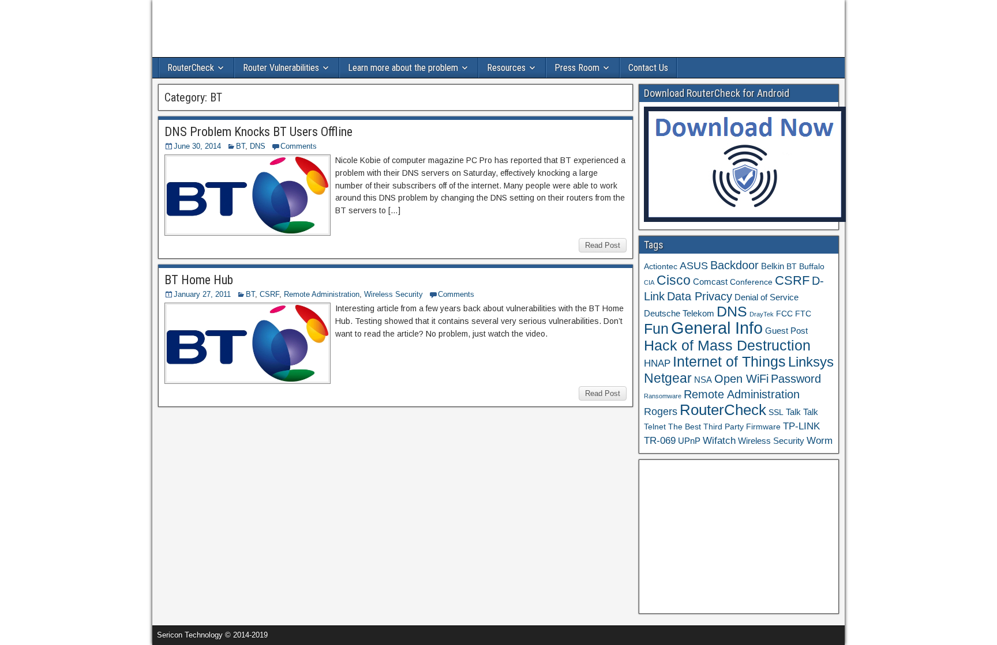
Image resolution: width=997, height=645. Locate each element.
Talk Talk (802, 412)
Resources (506, 67)
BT (240, 146)
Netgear (668, 378)
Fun (656, 328)
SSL (776, 412)
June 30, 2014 (197, 146)
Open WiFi (741, 378)
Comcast (710, 281)
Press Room (576, 67)
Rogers (660, 411)
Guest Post (786, 330)
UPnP (689, 441)
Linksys (811, 361)
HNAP (657, 363)
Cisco (674, 280)
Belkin (772, 266)
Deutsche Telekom (679, 313)
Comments (298, 146)
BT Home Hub (198, 280)
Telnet (655, 427)
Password (796, 378)
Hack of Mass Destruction (727, 345)
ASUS (694, 265)
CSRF (269, 294)
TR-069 (660, 440)
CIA (649, 282)
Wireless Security (393, 294)
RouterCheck (190, 67)
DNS (257, 146)
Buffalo (811, 266)
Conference (751, 282)
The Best (684, 427)
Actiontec (660, 266)
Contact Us (648, 67)
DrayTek (761, 314)
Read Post (602, 245)
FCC (784, 314)
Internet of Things (729, 361)
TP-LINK (801, 426)
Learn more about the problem (403, 67)
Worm (820, 440)
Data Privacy (699, 296)
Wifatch (719, 440)
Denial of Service (766, 297)
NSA (703, 379)
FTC (803, 314)
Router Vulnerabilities (281, 67)
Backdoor (734, 265)
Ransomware (662, 396)
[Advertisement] (739, 537)
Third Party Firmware (742, 427)
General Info (717, 327)
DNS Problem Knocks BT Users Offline (258, 132)
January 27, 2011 (202, 294)
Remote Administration (321, 294)
